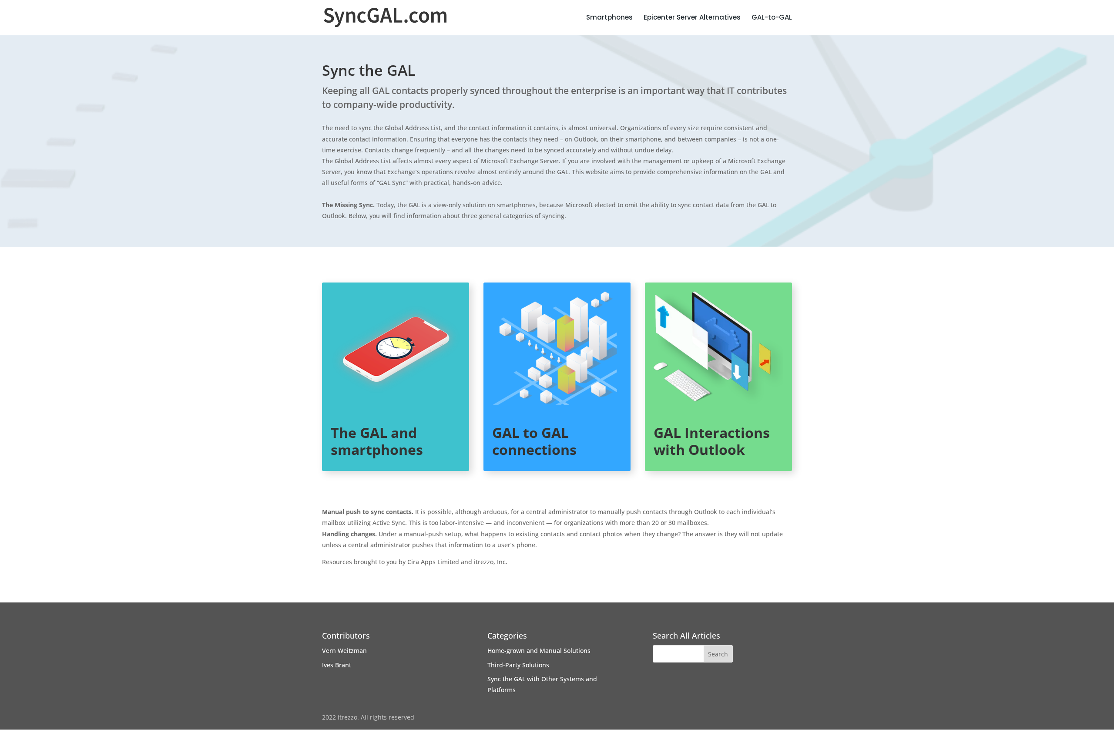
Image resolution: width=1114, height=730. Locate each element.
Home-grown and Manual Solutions (539, 650)
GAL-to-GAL (772, 18)
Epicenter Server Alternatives (692, 18)
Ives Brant (336, 665)
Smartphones (609, 18)
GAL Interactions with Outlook (712, 440)
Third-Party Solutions (518, 665)
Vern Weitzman (344, 650)
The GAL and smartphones (377, 440)
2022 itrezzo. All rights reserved (368, 717)
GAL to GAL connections (534, 440)
